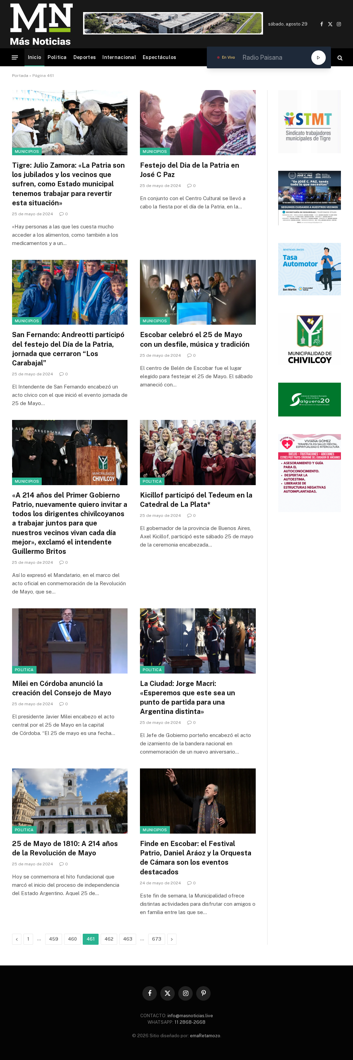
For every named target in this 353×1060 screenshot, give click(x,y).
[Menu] (15, 57)
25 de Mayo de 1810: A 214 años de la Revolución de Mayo (65, 848)
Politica (57, 57)
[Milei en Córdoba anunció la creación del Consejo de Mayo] (70, 641)
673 (156, 939)
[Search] (339, 57)
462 (108, 939)
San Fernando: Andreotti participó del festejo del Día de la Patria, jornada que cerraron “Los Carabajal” (68, 349)
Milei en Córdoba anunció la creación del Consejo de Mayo (61, 688)
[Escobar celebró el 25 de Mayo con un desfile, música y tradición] (197, 292)
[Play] (318, 57)
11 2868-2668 (189, 1022)
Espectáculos (159, 57)
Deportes (84, 57)
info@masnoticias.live (190, 1015)
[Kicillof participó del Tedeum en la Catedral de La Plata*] (197, 452)
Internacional (119, 57)
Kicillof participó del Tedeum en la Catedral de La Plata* (196, 500)
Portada (20, 75)
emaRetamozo (205, 1035)
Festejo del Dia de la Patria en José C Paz (189, 170)
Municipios (27, 151)
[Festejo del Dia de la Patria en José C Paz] (197, 122)
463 (127, 939)
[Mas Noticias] (41, 24)
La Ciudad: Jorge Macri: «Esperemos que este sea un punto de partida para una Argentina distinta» (187, 697)
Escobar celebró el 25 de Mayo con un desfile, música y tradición (195, 339)
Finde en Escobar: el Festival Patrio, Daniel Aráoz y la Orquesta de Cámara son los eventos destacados (195, 858)
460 (72, 939)
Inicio (34, 57)
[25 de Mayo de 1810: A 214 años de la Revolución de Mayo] (70, 801)
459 (53, 939)
